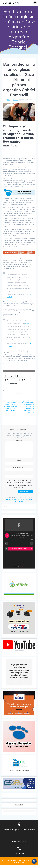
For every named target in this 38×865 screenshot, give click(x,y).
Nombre (19, 461)
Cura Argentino (19, 391)
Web (19, 474)
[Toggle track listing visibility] (31, 543)
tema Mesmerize (19, 862)
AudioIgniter (22, 566)
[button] (31, 548)
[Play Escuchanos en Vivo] (7, 535)
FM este (10, 3)
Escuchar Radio (19, 805)
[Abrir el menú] (4, 371)
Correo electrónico (19, 467)
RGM (8, 100)
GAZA (27, 391)
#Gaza (27, 323)
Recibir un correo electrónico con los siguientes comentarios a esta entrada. (19, 481)
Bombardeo (9, 391)
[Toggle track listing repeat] (6, 543)
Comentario (19, 440)
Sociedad (15, 100)
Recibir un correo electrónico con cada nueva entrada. (20, 486)
